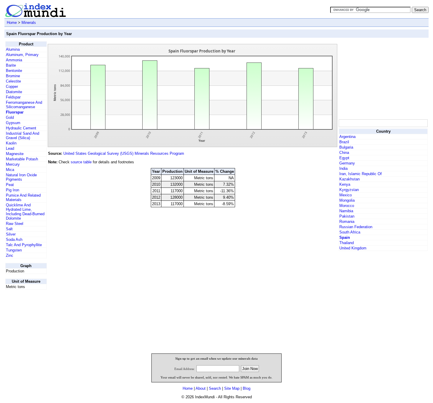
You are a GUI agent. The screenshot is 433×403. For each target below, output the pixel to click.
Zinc (9, 255)
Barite (11, 65)
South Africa (349, 232)
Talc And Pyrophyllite (24, 245)
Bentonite (14, 70)
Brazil (344, 142)
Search (215, 388)
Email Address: (184, 369)
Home (12, 22)
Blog (246, 388)
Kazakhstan (349, 179)
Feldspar (13, 97)
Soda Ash (14, 239)
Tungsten (14, 250)
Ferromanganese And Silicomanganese (24, 104)
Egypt (344, 158)
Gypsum (13, 123)
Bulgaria (346, 147)
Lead (10, 148)
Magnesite (15, 154)
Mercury (13, 164)
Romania (346, 221)
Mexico (345, 195)
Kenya (344, 184)
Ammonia (14, 60)
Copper (12, 86)
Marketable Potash (22, 159)
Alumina (13, 49)
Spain (344, 237)
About (201, 388)
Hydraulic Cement (21, 128)
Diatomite (14, 92)
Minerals (29, 22)
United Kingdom (352, 248)
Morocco (346, 205)
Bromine (13, 76)
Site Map (231, 388)
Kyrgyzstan (349, 189)
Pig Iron (12, 190)
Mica (10, 169)
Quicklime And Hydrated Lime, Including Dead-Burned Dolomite (25, 212)
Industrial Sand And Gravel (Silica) (22, 135)
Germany (347, 163)
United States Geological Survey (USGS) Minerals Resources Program (123, 153)
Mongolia (347, 200)
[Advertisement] (383, 78)
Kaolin (11, 143)
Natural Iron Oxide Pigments (21, 177)
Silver (11, 234)
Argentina (347, 136)
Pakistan (346, 216)
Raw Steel (14, 223)
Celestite (13, 81)
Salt (9, 229)
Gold (10, 117)
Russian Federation (355, 227)
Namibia (346, 211)
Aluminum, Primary (22, 54)
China (344, 152)
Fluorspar (15, 112)
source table (81, 162)
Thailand (346, 243)
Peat (10, 184)
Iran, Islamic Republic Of (360, 174)
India (343, 168)
